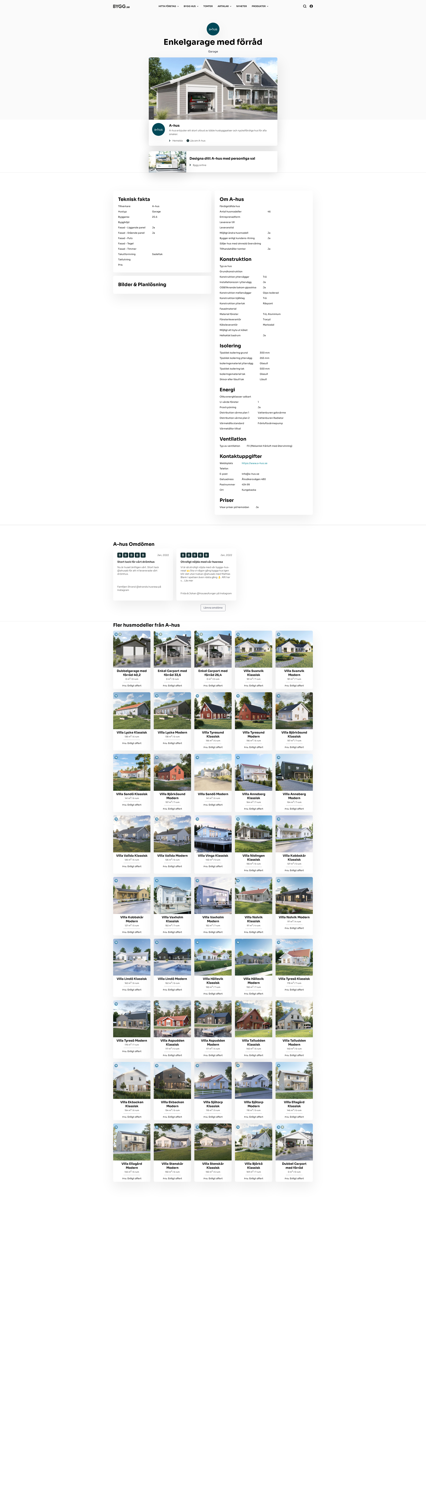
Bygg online (199, 165)
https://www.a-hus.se (254, 463)
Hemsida (177, 140)
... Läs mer (187, 580)
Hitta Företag (167, 6)
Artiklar (223, 6)
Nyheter (241, 6)
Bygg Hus (190, 6)
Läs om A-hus (197, 140)
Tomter (208, 6)
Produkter (259, 6)
